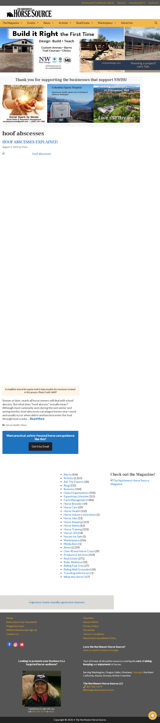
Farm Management (75, 500)
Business (69, 489)
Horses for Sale (73, 536)
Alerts (67, 474)
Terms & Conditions (93, 633)
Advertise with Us (137, 3)
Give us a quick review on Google (100, 650)
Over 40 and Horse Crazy (79, 551)
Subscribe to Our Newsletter (21, 621)
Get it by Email (40, 446)
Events (31, 23)
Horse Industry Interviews (80, 514)
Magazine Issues (15, 625)
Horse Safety (72, 525)
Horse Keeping (73, 522)
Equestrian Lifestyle (76, 496)
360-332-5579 (39, 711)
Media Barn (71, 543)
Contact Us (153, 3)
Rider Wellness (73, 562)
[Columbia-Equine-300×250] (70, 121)
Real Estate (83, 23)
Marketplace (105, 23)
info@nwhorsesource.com (100, 689)
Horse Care (71, 507)
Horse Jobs (70, 518)
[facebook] (9, 644)
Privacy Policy (90, 625)
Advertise (127, 23)
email (51, 711)
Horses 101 (71, 533)
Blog (66, 485)
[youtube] (21, 644)
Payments (88, 617)
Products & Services (76, 554)
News (47, 23)
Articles (63, 23)
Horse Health (13, 425)
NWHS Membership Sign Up (21, 629)
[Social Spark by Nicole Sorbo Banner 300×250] (24, 121)
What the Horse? (74, 576)
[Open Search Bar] (156, 23)
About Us (121, 3)
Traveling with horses (77, 573)
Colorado (137, 672)
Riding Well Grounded (77, 569)
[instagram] (15, 644)
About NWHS (90, 621)
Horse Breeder (73, 503)
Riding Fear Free (74, 565)
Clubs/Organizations (76, 492)
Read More (37, 418)
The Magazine (10, 23)
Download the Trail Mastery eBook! (97, 3)
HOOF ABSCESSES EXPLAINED (30, 142)
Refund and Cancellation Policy (99, 638)
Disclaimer (89, 629)
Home (9, 617)
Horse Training (73, 529)
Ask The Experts (74, 481)
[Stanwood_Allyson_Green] (117, 121)
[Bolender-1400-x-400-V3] (80, 71)
